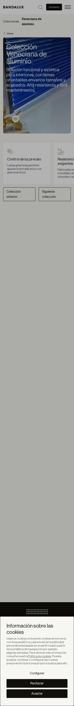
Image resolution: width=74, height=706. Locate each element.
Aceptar (37, 693)
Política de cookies (39, 656)
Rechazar (37, 683)
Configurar (37, 673)
